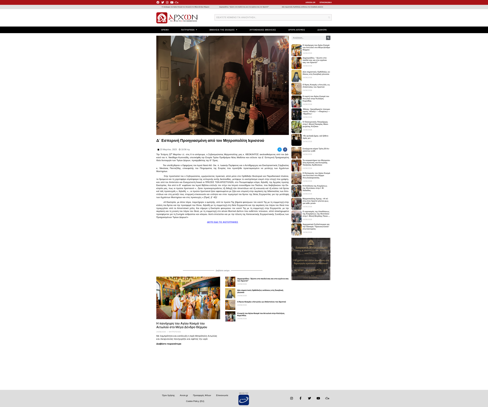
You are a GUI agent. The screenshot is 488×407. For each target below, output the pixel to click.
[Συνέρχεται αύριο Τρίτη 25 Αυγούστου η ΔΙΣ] (296, 152)
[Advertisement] (222, 246)
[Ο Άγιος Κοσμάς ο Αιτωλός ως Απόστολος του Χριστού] (230, 309)
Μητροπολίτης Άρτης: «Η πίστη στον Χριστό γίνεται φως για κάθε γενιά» (316, 201)
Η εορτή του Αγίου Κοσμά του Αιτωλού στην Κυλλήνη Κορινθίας (260, 314)
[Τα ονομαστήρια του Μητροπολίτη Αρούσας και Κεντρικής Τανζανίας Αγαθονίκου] (296, 164)
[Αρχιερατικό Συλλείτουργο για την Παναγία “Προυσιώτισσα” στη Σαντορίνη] (296, 228)
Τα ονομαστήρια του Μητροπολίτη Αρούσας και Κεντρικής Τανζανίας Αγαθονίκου (316, 162)
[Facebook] (158, 2)
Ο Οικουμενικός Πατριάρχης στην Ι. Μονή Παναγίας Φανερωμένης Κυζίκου (316, 124)
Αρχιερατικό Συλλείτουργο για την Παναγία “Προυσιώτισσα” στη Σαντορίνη (316, 226)
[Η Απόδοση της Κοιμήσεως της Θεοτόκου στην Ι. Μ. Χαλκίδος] (296, 190)
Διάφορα (322, 30)
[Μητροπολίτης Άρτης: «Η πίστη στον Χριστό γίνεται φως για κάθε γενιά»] (296, 203)
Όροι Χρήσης (168, 395)
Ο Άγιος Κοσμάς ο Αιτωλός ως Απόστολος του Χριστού (261, 302)
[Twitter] (162, 2)
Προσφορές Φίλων (202, 395)
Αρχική (165, 30)
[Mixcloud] (176, 2)
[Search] (328, 38)
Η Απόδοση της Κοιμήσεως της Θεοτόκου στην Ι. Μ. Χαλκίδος (315, 188)
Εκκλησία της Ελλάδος (222, 30)
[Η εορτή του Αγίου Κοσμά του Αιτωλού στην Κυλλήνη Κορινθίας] (230, 320)
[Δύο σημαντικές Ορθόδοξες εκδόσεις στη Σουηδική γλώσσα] (230, 297)
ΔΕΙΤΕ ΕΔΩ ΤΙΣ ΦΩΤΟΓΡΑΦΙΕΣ (222, 222)
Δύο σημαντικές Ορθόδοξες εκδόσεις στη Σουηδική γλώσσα (302, 7)
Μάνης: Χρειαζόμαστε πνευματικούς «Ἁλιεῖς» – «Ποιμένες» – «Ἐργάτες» (316, 111)
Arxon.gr (184, 395)
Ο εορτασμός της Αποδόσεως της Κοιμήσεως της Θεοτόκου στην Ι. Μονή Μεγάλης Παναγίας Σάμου (316, 214)
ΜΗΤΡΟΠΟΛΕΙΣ (175, 332)
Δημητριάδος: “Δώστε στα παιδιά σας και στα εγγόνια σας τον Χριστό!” (244, 7)
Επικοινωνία (222, 395)
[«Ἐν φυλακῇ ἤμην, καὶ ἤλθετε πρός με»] (296, 139)
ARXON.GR (310, 2)
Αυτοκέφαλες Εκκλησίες (263, 30)
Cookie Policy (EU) (195, 401)
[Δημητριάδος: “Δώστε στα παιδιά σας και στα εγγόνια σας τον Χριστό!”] (230, 286)
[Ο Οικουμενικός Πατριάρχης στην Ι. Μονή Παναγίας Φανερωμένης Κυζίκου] (296, 126)
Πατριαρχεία (188, 30)
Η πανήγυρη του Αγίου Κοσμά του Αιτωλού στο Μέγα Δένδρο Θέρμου (185, 7)
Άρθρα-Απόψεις (296, 30)
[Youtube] (171, 2)
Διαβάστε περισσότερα (168, 344)
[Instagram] (167, 2)
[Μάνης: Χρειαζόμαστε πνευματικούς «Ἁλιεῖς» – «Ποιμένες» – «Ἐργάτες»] (296, 113)
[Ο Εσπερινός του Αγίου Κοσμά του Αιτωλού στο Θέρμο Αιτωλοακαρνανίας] (296, 177)
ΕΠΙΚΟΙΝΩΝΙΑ (326, 2)
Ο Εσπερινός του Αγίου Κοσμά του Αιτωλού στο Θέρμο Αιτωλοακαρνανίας (316, 175)
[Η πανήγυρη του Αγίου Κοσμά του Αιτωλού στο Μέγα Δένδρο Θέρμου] (188, 297)
